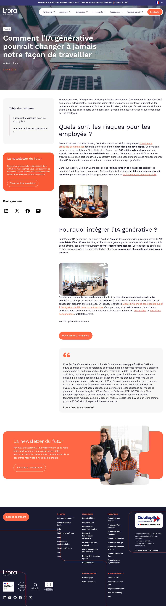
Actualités (7, 29)
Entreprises (80, 12)
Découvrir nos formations (75, 335)
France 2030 (113, 577)
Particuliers (47, 12)
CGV (59, 556)
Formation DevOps (115, 542)
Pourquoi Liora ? (133, 12)
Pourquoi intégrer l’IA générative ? (30, 130)
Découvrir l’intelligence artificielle (87, 535)
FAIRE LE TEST (121, 2)
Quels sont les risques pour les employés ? (29, 120)
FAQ (59, 537)
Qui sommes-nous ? (65, 518)
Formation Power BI (116, 538)
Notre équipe (87, 577)
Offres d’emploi (88, 582)
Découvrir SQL (88, 563)
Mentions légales (64, 548)
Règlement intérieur (65, 533)
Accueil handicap (115, 593)
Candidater (155, 12)
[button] (159, 2)
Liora (14, 63)
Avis (59, 529)
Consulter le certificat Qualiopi (146, 550)
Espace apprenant (16, 517)
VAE (109, 597)
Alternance (63, 12)
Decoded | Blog (88, 518)
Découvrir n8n (88, 522)
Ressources (115, 12)
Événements (98, 12)
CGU (59, 552)
